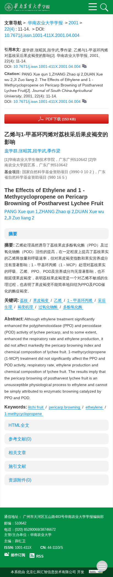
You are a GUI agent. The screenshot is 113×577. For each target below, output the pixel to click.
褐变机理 (26, 307)
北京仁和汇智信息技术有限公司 (51, 572)
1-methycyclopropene (23, 413)
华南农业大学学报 (45, 23)
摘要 (13, 233)
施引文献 (17, 466)
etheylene (95, 407)
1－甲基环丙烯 (80, 300)
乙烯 (58, 300)
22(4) (10, 29)
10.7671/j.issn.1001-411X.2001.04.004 (42, 35)
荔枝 (24, 300)
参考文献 (20, 439)
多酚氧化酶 (73, 307)
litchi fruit (36, 407)
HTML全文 (19, 425)
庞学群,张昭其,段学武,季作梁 (32, 151)
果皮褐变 (41, 300)
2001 (73, 23)
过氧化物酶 (48, 307)
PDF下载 (61, 119)
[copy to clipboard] (84, 100)
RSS (40, 556)
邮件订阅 (18, 555)
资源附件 (20, 480)
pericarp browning (65, 407)
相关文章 (17, 452)
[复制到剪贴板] (84, 65)
